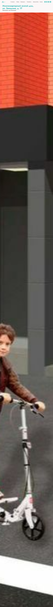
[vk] (50, 1)
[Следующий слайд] (51, 316)
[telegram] (48, 1)
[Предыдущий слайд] (1, 316)
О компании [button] (12, 1)
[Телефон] (45, 1)
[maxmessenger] (46, 1)
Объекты (17, 1)
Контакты (41, 1)
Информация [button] (22, 1)
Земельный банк (36, 1)
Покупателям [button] (29, 1)
